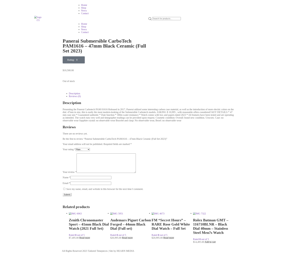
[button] (111, 18)
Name (66, 177)
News (84, 10)
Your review (70, 172)
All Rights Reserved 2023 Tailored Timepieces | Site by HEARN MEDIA (98, 251)
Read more (84, 237)
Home (84, 5)
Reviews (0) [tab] (75, 96)
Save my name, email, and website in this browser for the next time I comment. (104, 189)
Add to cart (210, 242)
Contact (85, 13)
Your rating (69, 149)
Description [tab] (74, 93)
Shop (83, 7)
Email (66, 183)
